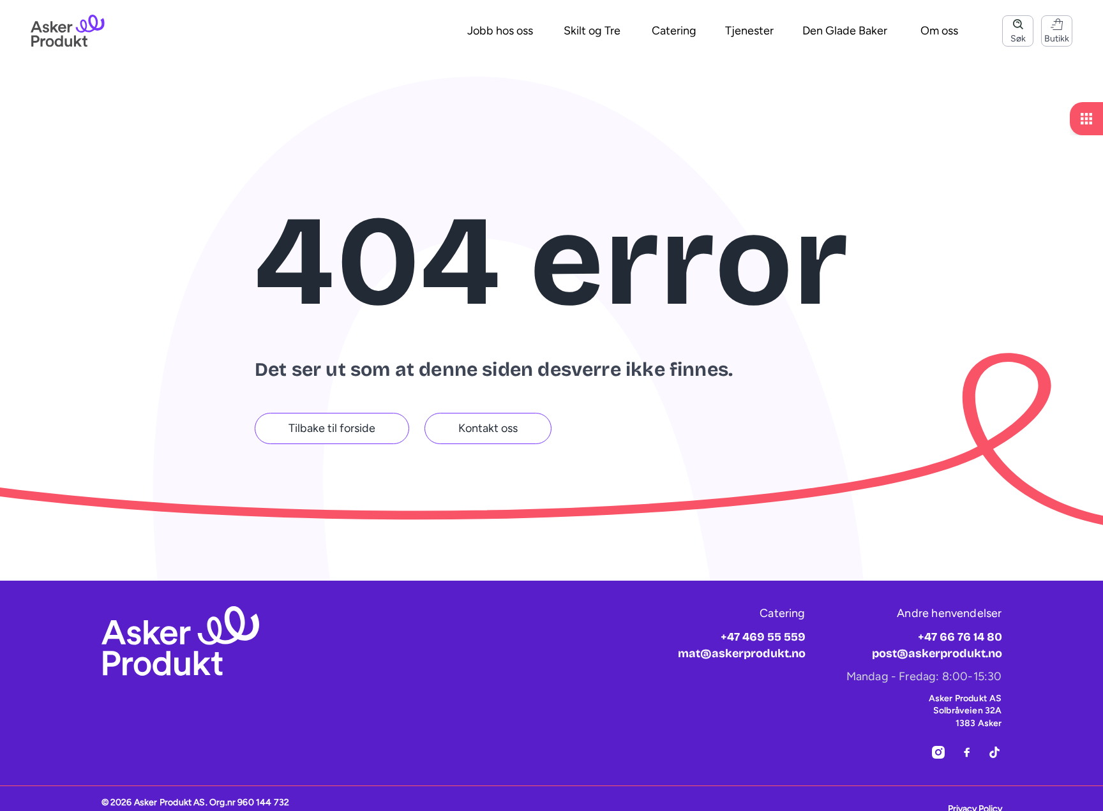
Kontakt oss (488, 428)
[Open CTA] (1086, 118)
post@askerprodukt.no (937, 653)
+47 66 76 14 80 (960, 637)
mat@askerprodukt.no (742, 653)
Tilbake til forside (332, 428)
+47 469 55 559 (763, 637)
